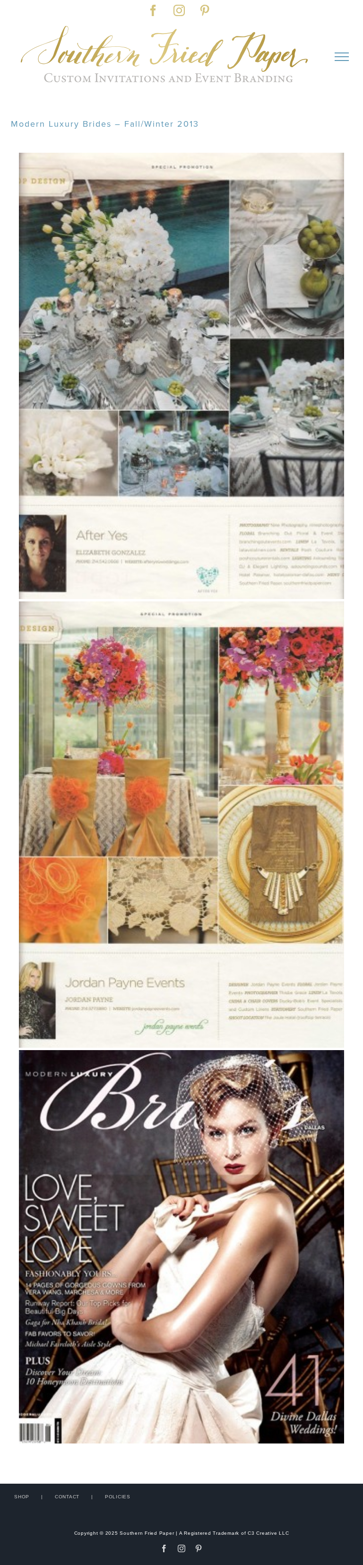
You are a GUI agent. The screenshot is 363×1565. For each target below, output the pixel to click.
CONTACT (67, 1496)
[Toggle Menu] (341, 56)
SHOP (21, 1496)
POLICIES (117, 1496)
